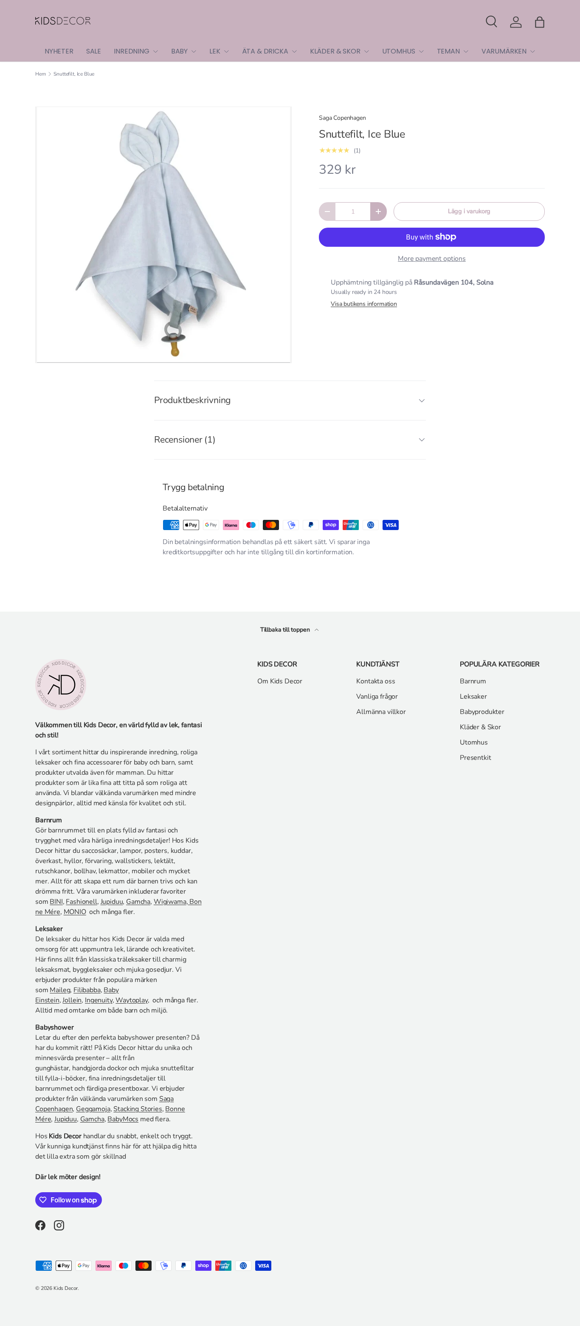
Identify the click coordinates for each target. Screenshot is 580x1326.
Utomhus (474, 742)
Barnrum (473, 681)
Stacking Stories (137, 1109)
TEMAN (448, 51)
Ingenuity (99, 1000)
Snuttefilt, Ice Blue (73, 73)
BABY (179, 51)
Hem (40, 73)
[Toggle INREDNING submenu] (155, 51)
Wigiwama (170, 901)
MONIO (75, 912)
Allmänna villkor (380, 712)
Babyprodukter (482, 712)
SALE (93, 51)
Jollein (72, 1000)
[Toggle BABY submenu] (194, 51)
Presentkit (475, 757)
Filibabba (87, 990)
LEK (214, 51)
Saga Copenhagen (342, 118)
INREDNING (131, 51)
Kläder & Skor (480, 727)
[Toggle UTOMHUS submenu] (421, 51)
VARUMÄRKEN (504, 51)
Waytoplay (131, 1000)
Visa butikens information (364, 304)
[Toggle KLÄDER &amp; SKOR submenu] (366, 51)
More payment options (432, 258)
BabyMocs (122, 1119)
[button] (539, 22)
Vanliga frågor (377, 696)
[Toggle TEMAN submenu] (466, 51)
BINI (56, 901)
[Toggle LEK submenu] (226, 51)
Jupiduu (112, 901)
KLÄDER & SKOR (335, 51)
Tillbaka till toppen (286, 630)
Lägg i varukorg (469, 211)
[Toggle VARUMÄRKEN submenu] (532, 51)
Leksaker (473, 696)
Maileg (60, 990)
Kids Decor (65, 1288)
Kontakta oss (375, 681)
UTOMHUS (398, 51)
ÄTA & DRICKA (265, 51)
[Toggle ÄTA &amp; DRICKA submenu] (294, 51)
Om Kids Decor (279, 681)
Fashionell (81, 901)
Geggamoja (93, 1109)
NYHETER (59, 51)
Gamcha (138, 901)
